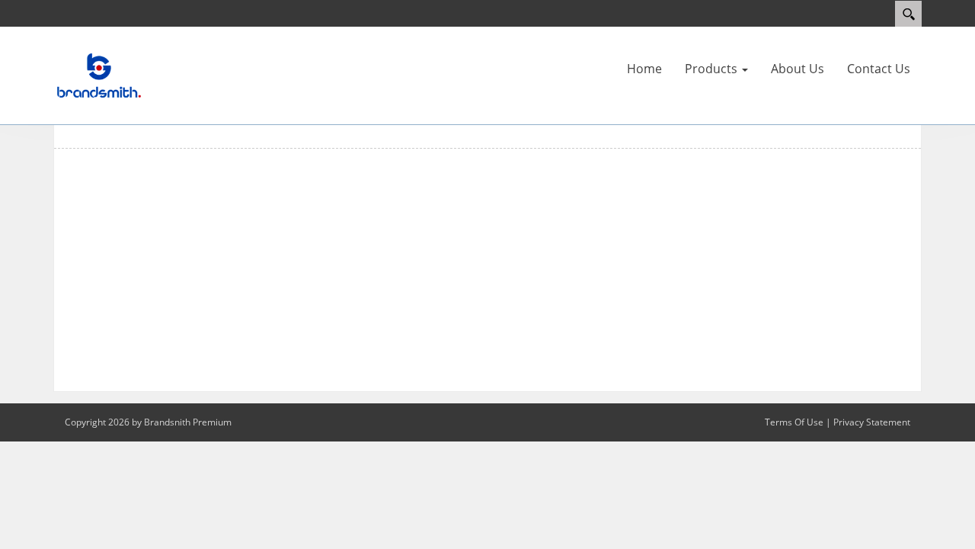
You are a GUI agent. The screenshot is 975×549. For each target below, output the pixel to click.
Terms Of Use (794, 422)
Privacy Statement (871, 422)
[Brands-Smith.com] (99, 75)
